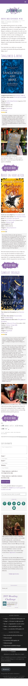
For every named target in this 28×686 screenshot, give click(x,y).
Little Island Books (12, 101)
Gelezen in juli (8, 638)
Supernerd (12, 552)
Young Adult (14, 325)
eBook (8, 227)
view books (16, 607)
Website (3, 465)
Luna (5, 629)
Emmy (2, 21)
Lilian (5, 626)
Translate (13, 651)
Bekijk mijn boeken (14, 574)
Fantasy (8, 103)
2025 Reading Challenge (10, 597)
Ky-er (5, 623)
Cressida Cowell (20, 214)
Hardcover (13, 227)
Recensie (15, 21)
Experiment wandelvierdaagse (12, 645)
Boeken (9, 21)
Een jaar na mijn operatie (17, 621)
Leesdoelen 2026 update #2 (17, 618)
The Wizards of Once (20, 216)
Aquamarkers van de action (16, 623)
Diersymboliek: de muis (15, 626)
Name (3, 456)
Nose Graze (21, 677)
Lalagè (6, 618)
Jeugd (12, 222)
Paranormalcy (18, 315)
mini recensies (15, 432)
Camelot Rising (9, 317)
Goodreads (4, 110)
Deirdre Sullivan (20, 95)
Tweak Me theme (13, 677)
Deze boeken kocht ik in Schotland (13, 635)
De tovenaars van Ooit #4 (12, 218)
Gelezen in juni (8, 643)
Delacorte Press (11, 323)
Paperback (9, 108)
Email (3, 460)
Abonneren (6, 669)
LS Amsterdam (11, 220)
